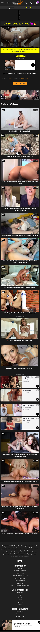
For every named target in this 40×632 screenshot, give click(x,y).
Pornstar (20, 597)
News (20, 568)
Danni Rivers (20, 614)
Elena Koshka (20, 619)
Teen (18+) (20, 595)
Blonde (20, 605)
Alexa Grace (20, 616)
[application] (20, 37)
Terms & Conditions (20, 571)
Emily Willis (20, 611)
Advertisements (20, 580)
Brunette (20, 600)
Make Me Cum (27, 390)
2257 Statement (20, 578)
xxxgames (10, 8)
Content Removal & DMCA (20, 575)
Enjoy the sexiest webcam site (6, 97)
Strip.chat (3, 98)
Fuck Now (29, 8)
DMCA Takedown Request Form (20, 585)
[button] (20, 37)
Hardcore (20, 592)
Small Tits (20, 602)
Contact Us (20, 583)
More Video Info (20, 83)
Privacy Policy (20, 573)
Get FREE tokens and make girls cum (27, 97)
